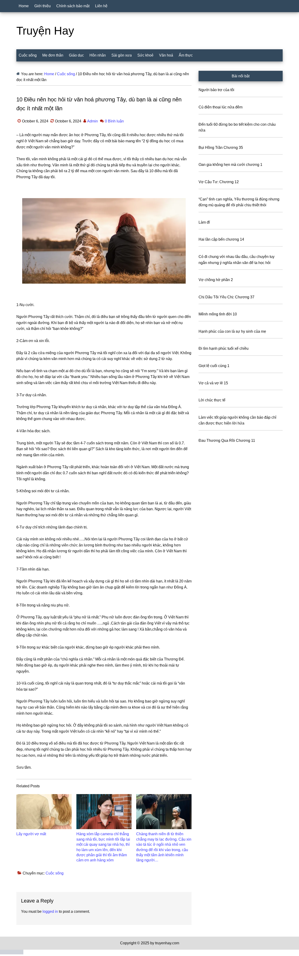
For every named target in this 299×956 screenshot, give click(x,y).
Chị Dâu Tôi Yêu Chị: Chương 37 (226, 297)
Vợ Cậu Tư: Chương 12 (219, 182)
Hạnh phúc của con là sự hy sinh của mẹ (232, 331)
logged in (50, 911)
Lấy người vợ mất (31, 834)
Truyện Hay (45, 31)
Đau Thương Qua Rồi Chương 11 (227, 440)
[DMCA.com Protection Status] (11, 953)
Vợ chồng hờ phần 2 (216, 280)
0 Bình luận (114, 121)
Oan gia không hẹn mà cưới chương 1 (230, 165)
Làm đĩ (204, 222)
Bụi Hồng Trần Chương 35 (221, 148)
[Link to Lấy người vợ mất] (44, 811)
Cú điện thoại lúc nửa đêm (220, 107)
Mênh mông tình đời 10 (218, 314)
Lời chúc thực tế (212, 400)
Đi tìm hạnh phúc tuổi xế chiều (224, 348)
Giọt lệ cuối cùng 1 (214, 366)
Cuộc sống (55, 873)
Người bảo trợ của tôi (216, 90)
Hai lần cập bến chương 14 (221, 239)
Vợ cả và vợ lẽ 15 (213, 383)
